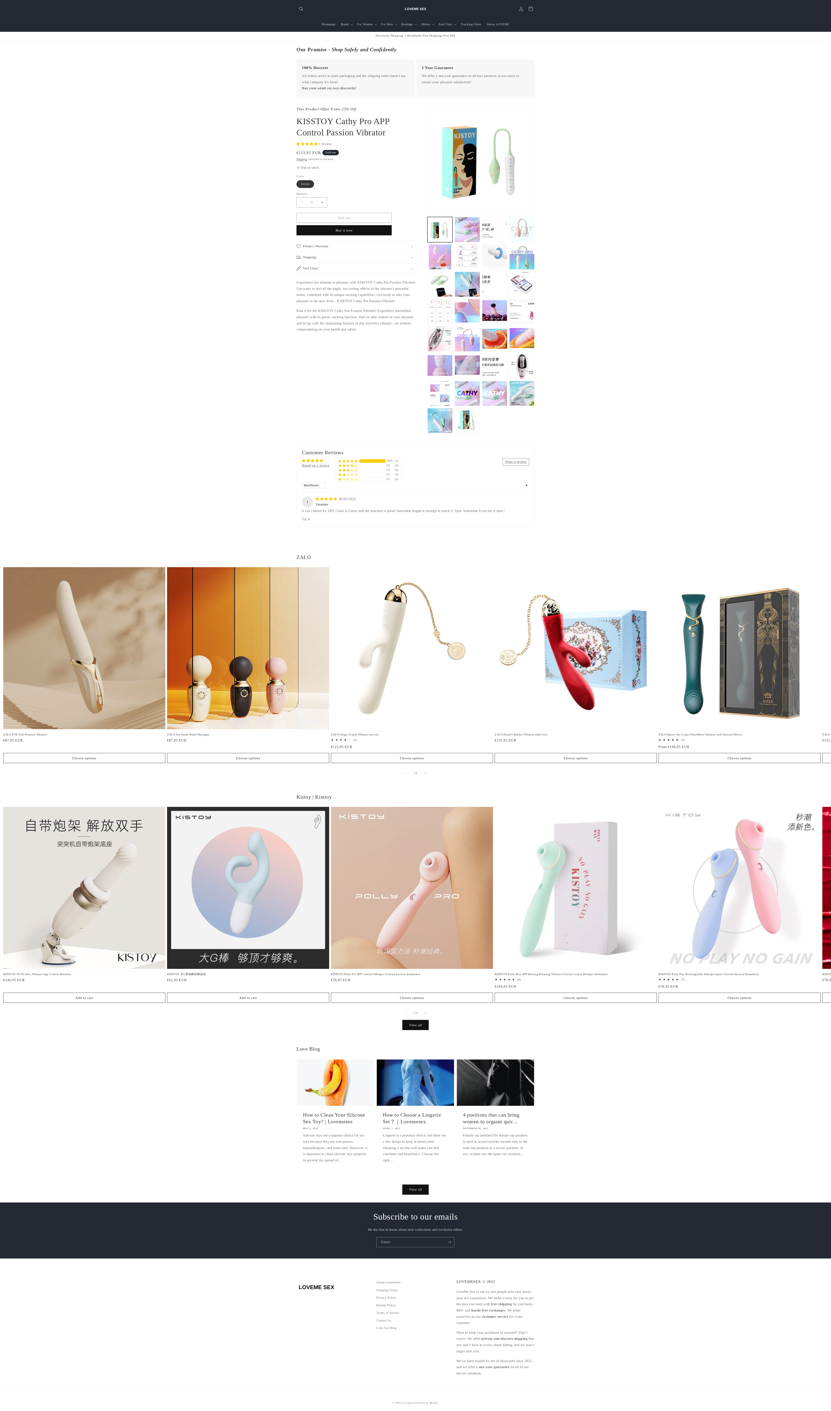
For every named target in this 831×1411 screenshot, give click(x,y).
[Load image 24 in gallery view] (522, 366)
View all (415, 1025)
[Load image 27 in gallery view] (494, 393)
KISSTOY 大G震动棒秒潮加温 (186, 974)
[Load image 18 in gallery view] (467, 338)
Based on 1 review (316, 465)
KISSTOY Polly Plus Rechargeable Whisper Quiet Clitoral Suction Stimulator (709, 974)
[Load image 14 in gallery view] (467, 311)
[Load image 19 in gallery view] (494, 338)
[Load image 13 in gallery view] (440, 311)
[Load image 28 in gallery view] (522, 393)
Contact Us (383, 1320)
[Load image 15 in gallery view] (494, 311)
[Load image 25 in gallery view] (440, 393)
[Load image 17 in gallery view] (440, 338)
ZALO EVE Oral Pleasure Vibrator (25, 734)
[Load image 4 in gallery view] (522, 229)
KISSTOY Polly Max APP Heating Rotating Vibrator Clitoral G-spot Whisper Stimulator (551, 974)
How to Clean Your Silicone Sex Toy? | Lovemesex (334, 1118)
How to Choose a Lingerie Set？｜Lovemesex (412, 1118)
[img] (327, 499)
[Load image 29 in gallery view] (440, 420)
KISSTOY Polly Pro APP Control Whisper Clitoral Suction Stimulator (375, 974)
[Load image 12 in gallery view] (522, 284)
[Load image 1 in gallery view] (440, 229)
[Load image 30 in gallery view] (467, 420)
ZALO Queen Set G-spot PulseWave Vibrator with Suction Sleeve (700, 734)
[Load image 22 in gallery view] (467, 366)
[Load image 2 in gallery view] (467, 229)
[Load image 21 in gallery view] (440, 366)
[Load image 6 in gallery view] (467, 257)
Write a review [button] (516, 462)
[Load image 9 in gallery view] (440, 284)
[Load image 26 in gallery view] (467, 393)
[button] (301, 9)
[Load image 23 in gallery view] (494, 366)
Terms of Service (387, 1313)
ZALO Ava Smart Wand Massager (188, 734)
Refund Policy (386, 1305)
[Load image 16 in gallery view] (522, 311)
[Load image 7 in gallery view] (494, 257)
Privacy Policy (386, 1297)
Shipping (301, 159)
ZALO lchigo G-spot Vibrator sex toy (355, 734)
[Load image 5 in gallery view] (440, 257)
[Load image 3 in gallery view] (494, 229)
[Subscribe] (449, 1242)
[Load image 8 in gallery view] (522, 257)
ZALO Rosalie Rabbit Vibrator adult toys (521, 734)
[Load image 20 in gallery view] (522, 338)
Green (307, 185)
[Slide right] (425, 773)
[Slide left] (406, 773)
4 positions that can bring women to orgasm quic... (491, 1118)
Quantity (302, 194)
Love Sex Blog (386, 1328)
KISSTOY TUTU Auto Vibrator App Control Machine (37, 974)
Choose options (84, 758)
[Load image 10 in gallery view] (467, 284)
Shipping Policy (387, 1290)
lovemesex (408, 1402)
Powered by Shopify (427, 1402)
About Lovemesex (388, 1282)
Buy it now (344, 230)
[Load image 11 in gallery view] (494, 284)
